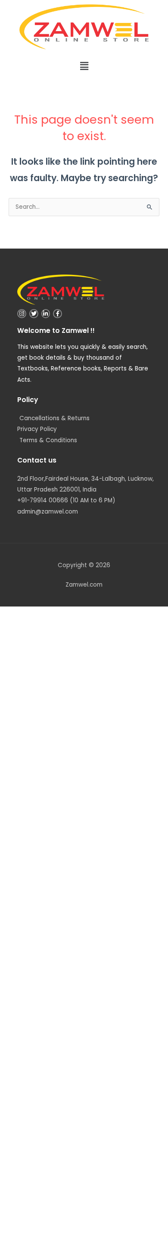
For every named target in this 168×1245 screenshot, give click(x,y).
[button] (84, 66)
